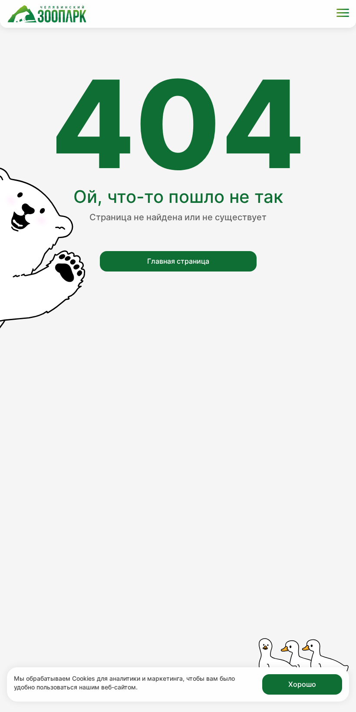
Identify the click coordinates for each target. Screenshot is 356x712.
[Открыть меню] (342, 14)
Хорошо (302, 684)
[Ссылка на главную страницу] (47, 14)
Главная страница (178, 261)
